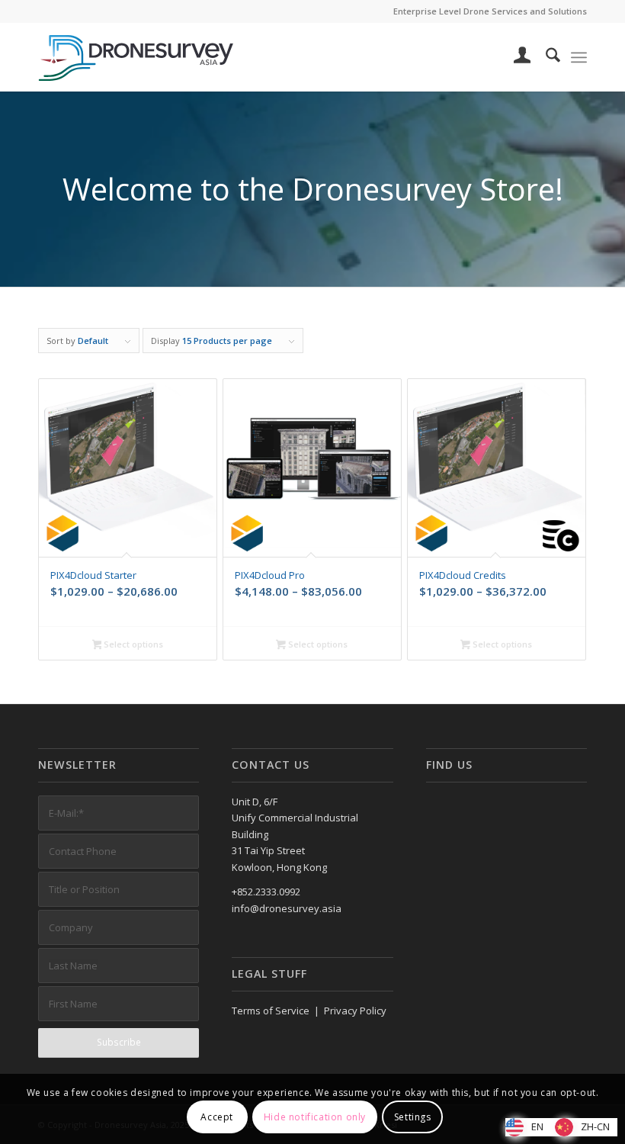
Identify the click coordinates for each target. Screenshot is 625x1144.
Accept (216, 1116)
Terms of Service (270, 1010)
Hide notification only (315, 1116)
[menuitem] (514, 57)
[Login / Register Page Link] (514, 57)
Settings (412, 1116)
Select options (132, 644)
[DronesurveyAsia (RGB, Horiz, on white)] (136, 57)
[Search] (545, 57)
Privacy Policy (355, 1010)
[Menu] (579, 57)
